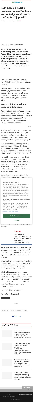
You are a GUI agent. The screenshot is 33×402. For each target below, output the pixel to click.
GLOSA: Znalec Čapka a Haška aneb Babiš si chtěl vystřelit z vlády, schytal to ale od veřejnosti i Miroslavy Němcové (22, 376)
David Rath (5, 310)
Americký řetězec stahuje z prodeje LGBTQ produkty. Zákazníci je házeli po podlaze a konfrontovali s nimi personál (22, 363)
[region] (16, 201)
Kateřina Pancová (16, 310)
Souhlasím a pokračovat (16, 215)
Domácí (19, 21)
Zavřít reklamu (27, 387)
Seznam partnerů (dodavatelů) (10, 211)
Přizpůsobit (16, 220)
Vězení (26, 310)
